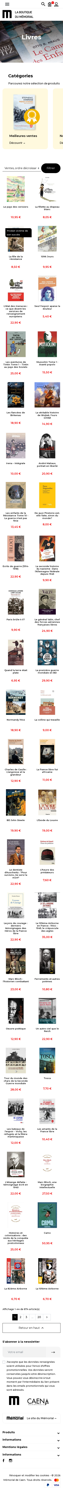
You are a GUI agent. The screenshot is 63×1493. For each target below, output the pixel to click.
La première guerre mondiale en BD (47, 671)
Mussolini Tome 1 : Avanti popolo (47, 363)
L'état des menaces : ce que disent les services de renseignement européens (16, 311)
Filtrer (51, 168)
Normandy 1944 (16, 720)
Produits (9, 1432)
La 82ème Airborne (15, 1288)
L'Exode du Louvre (47, 820)
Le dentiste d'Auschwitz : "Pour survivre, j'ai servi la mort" (15, 874)
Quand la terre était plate (15, 671)
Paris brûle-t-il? (16, 619)
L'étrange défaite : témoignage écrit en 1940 (16, 1185)
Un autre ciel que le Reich (47, 1029)
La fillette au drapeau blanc (47, 208)
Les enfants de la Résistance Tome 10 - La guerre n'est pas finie (15, 517)
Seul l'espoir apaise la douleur (47, 307)
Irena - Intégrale (15, 463)
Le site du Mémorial (40, 1418)
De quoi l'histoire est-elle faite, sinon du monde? (47, 515)
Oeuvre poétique (16, 1028)
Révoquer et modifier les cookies (29, 1475)
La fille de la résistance (16, 257)
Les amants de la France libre (47, 1130)
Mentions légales (15, 1447)
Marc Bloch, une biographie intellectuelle (47, 1185)
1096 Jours (47, 256)
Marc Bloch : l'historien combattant (16, 980)
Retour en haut (32, 1328)
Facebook (3, 1460)
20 (39, 1317)
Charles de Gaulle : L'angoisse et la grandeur (16, 772)
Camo (47, 1233)
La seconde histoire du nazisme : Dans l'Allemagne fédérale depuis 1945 (47, 570)
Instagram (10, 1460)
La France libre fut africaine (47, 770)
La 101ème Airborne (47, 1288)
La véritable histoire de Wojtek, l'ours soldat (47, 415)
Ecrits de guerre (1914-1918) (16, 567)
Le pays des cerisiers (15, 207)
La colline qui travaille (47, 720)
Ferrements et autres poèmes (47, 980)
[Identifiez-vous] (56, 4)
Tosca (47, 1078)
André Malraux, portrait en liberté (47, 464)
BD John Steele (16, 820)
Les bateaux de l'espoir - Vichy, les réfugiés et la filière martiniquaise (15, 1133)
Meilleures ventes (23, 136)
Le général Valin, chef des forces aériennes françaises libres (47, 622)
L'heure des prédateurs (47, 871)
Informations (12, 1439)
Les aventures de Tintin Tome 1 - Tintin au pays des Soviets (15, 364)
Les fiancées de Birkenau (16, 413)
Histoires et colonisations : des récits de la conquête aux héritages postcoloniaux (15, 1238)
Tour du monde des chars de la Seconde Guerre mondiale (16, 1081)
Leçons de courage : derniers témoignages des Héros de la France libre (16, 928)
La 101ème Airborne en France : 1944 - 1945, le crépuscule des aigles (47, 927)
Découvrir (15, 142)
